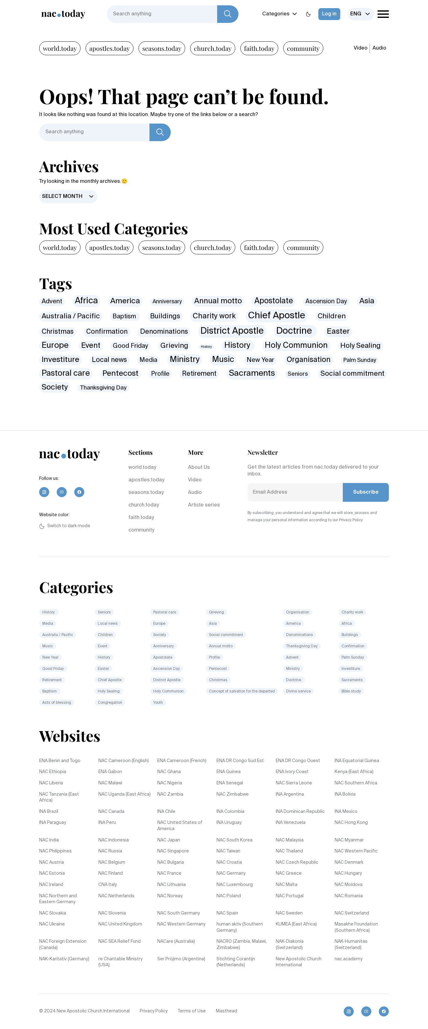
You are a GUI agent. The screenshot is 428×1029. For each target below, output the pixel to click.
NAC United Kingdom (120, 924)
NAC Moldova (349, 885)
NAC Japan (168, 840)
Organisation (309, 359)
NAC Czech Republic (297, 862)
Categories (276, 14)
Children (332, 316)
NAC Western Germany (181, 924)
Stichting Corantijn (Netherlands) (236, 962)
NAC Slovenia (112, 913)
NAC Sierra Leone (294, 783)
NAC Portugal (290, 896)
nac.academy (349, 959)
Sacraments (252, 373)
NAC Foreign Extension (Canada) (62, 944)
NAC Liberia (51, 783)
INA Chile (166, 811)
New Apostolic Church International (298, 962)
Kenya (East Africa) (354, 772)
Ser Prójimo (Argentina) (181, 959)
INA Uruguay (229, 822)
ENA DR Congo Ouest (298, 761)
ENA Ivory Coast (292, 772)
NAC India (49, 840)
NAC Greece (289, 873)
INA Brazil (48, 811)
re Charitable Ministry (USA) (120, 962)
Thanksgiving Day (103, 388)
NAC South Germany (178, 913)
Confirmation (107, 332)
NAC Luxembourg (235, 885)
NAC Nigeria (169, 783)
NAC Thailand (289, 851)
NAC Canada (111, 811)
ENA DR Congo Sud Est (240, 761)
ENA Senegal (230, 783)
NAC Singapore (173, 851)
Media (148, 360)
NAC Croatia (229, 862)
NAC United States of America (179, 825)
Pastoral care (66, 373)
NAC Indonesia (113, 840)
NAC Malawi (110, 783)
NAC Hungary (348, 873)
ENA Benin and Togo (60, 761)
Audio (379, 48)
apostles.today (109, 48)
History (206, 346)
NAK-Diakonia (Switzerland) (290, 944)
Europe (55, 346)
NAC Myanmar (349, 840)
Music (223, 360)
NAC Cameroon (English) (123, 761)
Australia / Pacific (71, 316)
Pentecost (120, 373)
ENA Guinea (229, 772)
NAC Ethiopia (52, 772)
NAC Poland (229, 896)
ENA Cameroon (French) (181, 761)
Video (361, 48)
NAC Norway (170, 896)
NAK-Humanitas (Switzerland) (351, 944)
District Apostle (232, 331)
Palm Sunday (359, 360)
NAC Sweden (289, 913)
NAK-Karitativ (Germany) (64, 959)
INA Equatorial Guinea (357, 761)
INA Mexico (346, 811)
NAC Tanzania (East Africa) (59, 797)
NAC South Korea (235, 840)
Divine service (298, 691)
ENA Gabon (110, 772)
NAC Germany (231, 873)
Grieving (174, 345)
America (125, 301)
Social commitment (352, 373)
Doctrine (295, 331)
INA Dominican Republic (300, 811)
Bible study (351, 691)
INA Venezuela (290, 822)
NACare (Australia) (176, 941)
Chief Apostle (276, 316)
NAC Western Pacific (356, 851)
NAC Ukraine (52, 924)
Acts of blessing (56, 703)
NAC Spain (227, 913)
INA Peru (107, 822)
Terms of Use (192, 1011)
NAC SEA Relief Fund (119, 941)
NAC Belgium (111, 862)
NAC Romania (349, 896)
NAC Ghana (169, 772)
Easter (338, 331)
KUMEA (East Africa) (296, 924)
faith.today (259, 48)
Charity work (214, 316)
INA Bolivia (345, 794)
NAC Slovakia (52, 913)
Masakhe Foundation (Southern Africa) (356, 927)
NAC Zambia (170, 794)
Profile (160, 374)
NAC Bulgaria (170, 862)
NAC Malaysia (290, 840)
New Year (260, 360)
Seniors (298, 374)
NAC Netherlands (116, 896)
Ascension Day (326, 302)
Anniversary (167, 302)
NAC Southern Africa (356, 783)
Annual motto (218, 301)
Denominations (164, 332)
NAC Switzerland (352, 913)
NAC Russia (110, 851)
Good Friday (130, 346)
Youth (158, 703)
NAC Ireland (51, 885)
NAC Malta (286, 885)
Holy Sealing (360, 345)
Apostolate (273, 301)
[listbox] (361, 14)
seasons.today (161, 48)
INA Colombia (230, 811)
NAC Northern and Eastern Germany (58, 899)
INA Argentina (290, 794)
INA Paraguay (52, 822)
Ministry (185, 360)
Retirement (199, 374)
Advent (52, 301)
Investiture (60, 359)
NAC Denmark (349, 862)
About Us (199, 467)
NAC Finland (110, 873)
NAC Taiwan (228, 851)
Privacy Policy (154, 1011)
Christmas (58, 331)
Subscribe (365, 492)
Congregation (110, 703)
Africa (86, 301)
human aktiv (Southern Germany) (240, 927)
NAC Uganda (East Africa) (124, 794)
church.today (213, 48)
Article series (204, 505)
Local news (109, 360)
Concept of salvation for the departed (242, 691)
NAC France (169, 873)
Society (55, 387)
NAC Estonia (52, 873)
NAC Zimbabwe (233, 794)
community (303, 48)
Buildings (165, 316)
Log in (329, 14)
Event (90, 345)
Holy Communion (296, 346)
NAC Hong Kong (351, 822)
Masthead (226, 1011)
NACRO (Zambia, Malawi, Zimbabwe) (242, 944)
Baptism (125, 317)
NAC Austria (51, 862)
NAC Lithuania (171, 885)
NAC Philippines (55, 851)
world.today (60, 48)
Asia (366, 301)
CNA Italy (107, 885)
